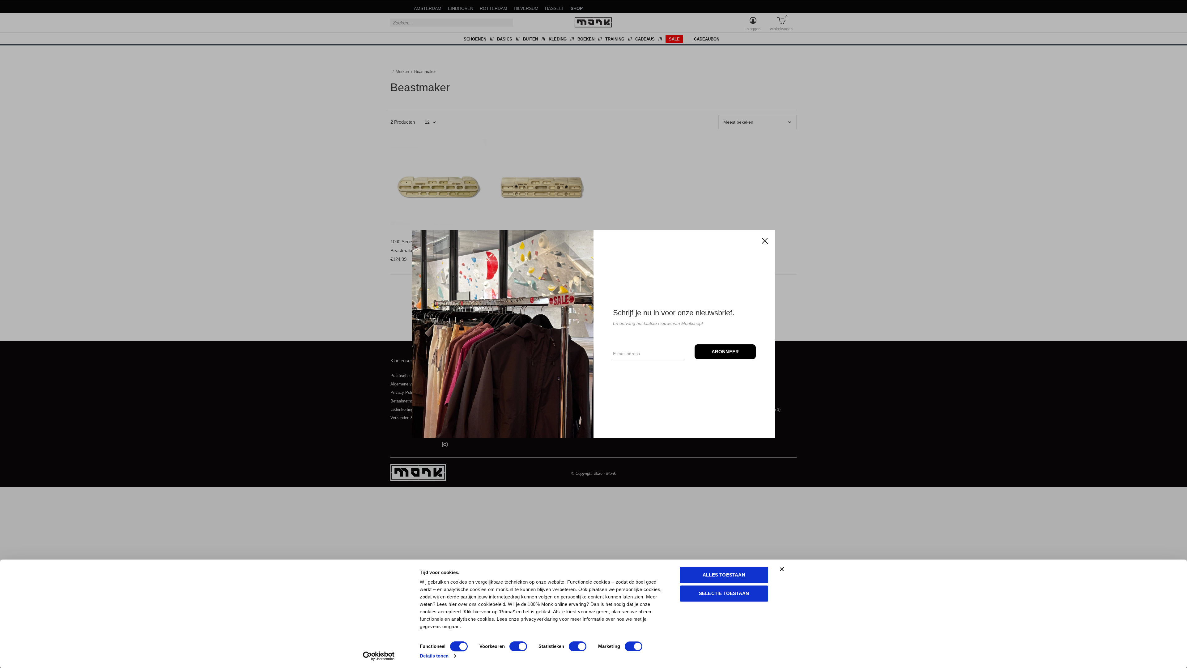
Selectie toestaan (724, 593)
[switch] (518, 646)
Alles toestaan (724, 574)
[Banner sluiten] (810, 569)
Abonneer (725, 351)
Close (764, 240)
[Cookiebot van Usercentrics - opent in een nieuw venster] (379, 656)
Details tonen (434, 655)
